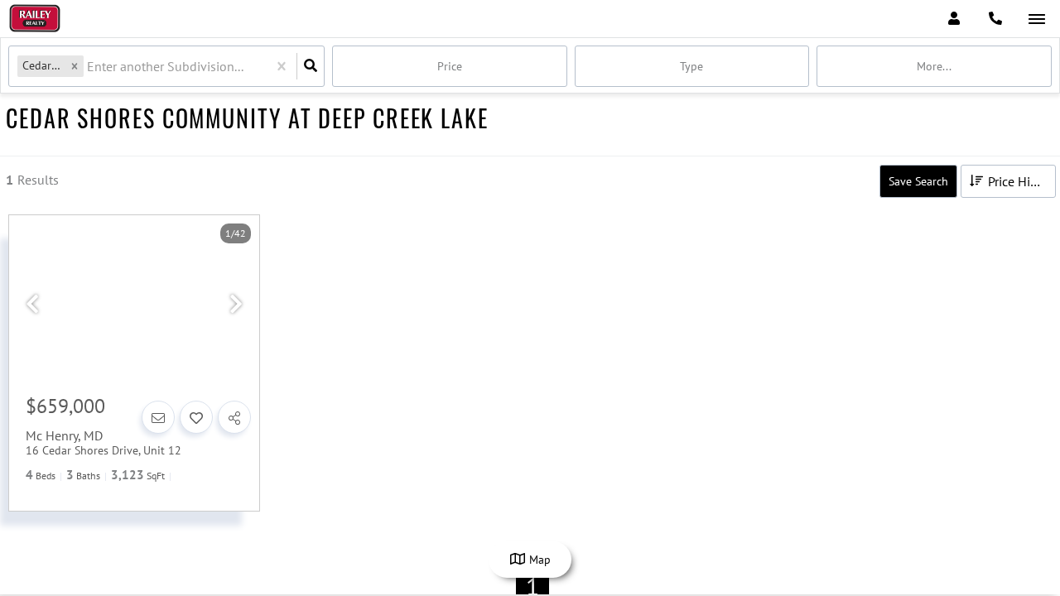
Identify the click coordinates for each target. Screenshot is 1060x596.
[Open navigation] (1036, 19)
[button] (74, 65)
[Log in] (953, 18)
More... (934, 66)
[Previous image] (32, 304)
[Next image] (236, 304)
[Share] (234, 417)
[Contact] (158, 417)
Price (449, 66)
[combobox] (88, 66)
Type (691, 66)
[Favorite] (196, 417)
